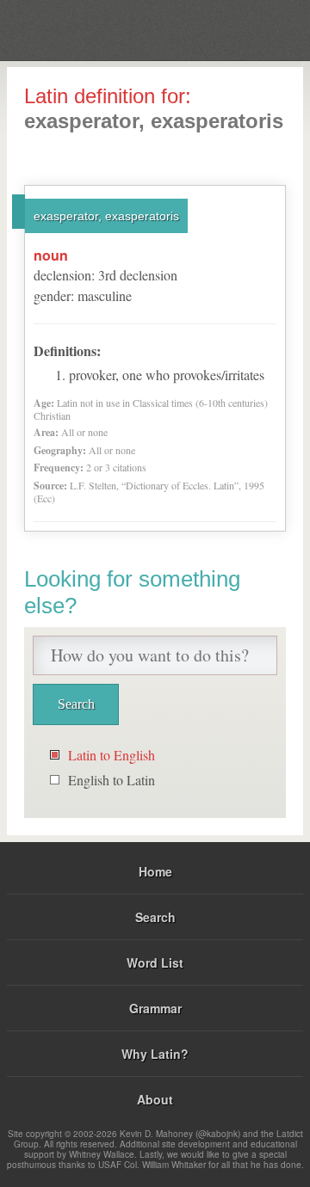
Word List (155, 962)
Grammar (155, 1008)
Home (155, 871)
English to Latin (111, 780)
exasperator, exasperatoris (106, 216)
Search (155, 917)
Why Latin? (155, 1053)
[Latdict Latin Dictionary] (253, 29)
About (155, 1099)
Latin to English (111, 755)
